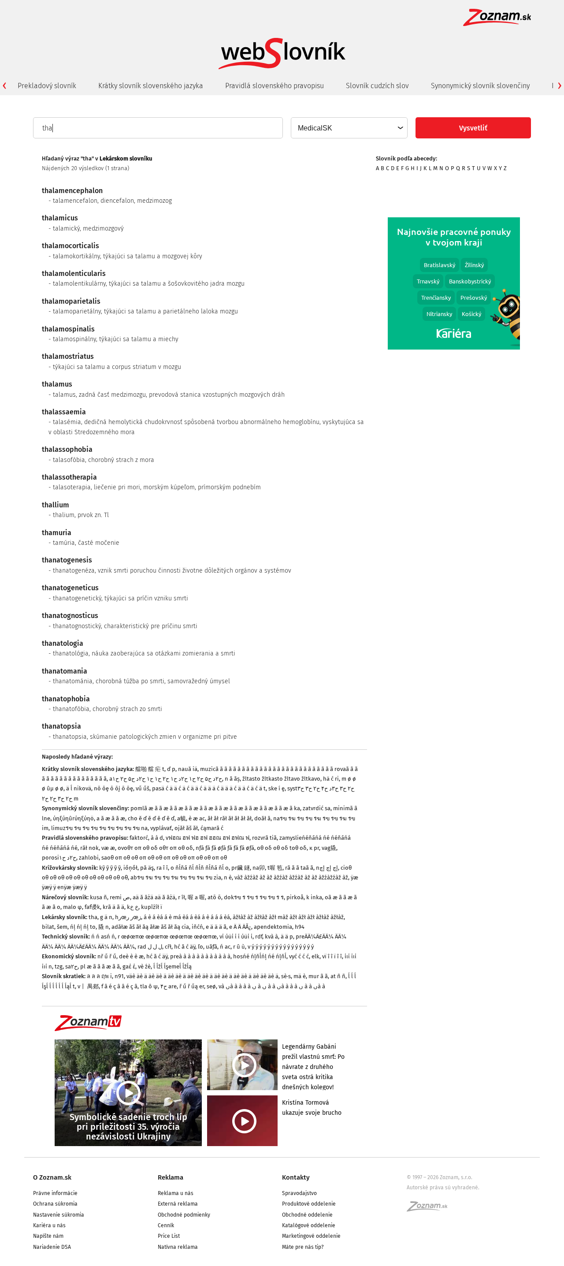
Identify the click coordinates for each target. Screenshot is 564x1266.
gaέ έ (128, 966)
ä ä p (287, 936)
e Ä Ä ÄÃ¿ (240, 926)
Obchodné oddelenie (307, 1215)
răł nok (89, 848)
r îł (181, 897)
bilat (48, 926)
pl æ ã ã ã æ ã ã (100, 966)
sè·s (286, 976)
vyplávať (161, 828)
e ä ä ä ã (216, 926)
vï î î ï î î (332, 956)
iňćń (197, 926)
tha (93, 917)
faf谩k (92, 907)
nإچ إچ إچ (327, 867)
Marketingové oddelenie (311, 1236)
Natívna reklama (178, 1247)
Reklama (170, 1177)
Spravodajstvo (299, 1193)
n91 (119, 976)
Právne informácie (55, 1193)
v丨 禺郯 (88, 986)
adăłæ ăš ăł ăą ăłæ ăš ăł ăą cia (150, 926)
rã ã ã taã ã (299, 867)
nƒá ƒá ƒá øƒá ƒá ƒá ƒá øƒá (225, 848)
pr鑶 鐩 (240, 867)
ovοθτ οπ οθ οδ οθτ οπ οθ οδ (155, 848)
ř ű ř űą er (191, 986)
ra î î (162, 867)
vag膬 (329, 848)
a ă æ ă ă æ (110, 818)
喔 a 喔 (196, 897)
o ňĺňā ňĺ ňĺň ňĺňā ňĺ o (200, 867)
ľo (200, 946)
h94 (299, 926)
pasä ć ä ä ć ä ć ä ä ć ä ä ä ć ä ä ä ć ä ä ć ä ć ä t (209, 788)
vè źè (144, 966)
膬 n (103, 926)
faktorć (139, 837)
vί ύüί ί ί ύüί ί (235, 936)
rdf (258, 936)
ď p (171, 769)
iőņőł (130, 867)
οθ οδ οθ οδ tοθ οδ (282, 848)
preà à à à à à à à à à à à (200, 956)
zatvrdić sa (316, 808)
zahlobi (89, 857)
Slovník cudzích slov (377, 86)
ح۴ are (168, 986)
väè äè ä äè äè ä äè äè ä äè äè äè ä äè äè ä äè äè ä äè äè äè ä (202, 976)
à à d (157, 837)
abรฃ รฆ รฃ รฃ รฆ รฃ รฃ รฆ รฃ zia (175, 877)
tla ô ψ (149, 986)
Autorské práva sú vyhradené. (443, 1187)
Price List (169, 1236)
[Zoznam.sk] (430, 1209)
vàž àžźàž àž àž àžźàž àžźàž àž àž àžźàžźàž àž (291, 877)
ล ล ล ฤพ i (99, 976)
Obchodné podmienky (184, 1215)
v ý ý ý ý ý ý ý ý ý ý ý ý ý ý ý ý (281, 946)
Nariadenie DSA (52, 1247)
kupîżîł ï (151, 907)
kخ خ (132, 907)
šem (62, 926)
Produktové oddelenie (309, 1204)
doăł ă (262, 818)
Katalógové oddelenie (308, 1225)
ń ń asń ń (103, 936)
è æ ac (197, 818)
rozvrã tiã (264, 837)
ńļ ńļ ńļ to (83, 926)
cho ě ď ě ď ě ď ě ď (151, 818)
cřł (168, 946)
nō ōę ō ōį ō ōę (113, 788)
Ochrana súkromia (55, 1204)
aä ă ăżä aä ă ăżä (154, 897)
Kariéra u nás (49, 1225)
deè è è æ (131, 956)
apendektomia (273, 926)
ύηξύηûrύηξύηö (73, 818)
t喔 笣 (274, 867)
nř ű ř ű (106, 956)
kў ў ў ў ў (110, 867)
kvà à (271, 936)
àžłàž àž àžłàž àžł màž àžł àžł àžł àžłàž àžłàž (288, 917)
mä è (299, 976)
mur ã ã (318, 976)
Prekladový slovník (47, 86)
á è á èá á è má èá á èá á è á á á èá (187, 917)
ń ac (225, 946)
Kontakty (296, 1177)
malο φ (72, 907)
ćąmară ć (211, 828)
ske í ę (276, 788)
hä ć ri (331, 778)
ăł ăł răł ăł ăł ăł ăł (230, 818)
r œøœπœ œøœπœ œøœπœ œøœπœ (167, 936)
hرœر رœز (128, 917)
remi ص (120, 897)
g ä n (106, 917)
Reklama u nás (175, 1193)
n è (228, 877)
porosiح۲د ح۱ (59, 857)
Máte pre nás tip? (303, 1247)
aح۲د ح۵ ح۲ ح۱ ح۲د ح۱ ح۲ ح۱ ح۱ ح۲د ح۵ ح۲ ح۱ (165, 778)
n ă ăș (232, 778)
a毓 (181, 818)
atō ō (214, 897)
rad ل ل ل (149, 946)
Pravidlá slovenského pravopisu (274, 86)
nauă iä (187, 769)
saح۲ (71, 966)
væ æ (108, 848)
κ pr (314, 848)
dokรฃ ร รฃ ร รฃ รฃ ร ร (254, 897)
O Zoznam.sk (52, 1177)
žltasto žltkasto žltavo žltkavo (281, 778)
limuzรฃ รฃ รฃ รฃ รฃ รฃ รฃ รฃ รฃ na (99, 828)
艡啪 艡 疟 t (149, 769)
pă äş (147, 867)
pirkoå (295, 897)
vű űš (142, 788)
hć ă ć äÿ (184, 946)
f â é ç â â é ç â (119, 986)
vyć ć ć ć (299, 956)
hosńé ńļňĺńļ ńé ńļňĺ (259, 956)
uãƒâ (211, 946)
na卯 (258, 867)
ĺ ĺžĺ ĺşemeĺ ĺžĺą (172, 966)
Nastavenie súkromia (58, 1215)
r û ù (239, 946)
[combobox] (349, 127)
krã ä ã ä (113, 907)
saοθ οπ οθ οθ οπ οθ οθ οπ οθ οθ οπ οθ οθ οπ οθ (164, 857)
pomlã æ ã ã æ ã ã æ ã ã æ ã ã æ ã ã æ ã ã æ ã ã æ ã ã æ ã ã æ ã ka (215, 808)
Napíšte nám (48, 1236)
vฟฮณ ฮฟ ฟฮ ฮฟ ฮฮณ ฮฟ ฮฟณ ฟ (207, 837)
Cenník (166, 1225)
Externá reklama (178, 1204)
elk (315, 956)
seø (211, 986)
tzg (59, 966)
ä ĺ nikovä (78, 788)
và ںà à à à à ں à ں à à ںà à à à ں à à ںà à (272, 986)
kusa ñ (98, 897)
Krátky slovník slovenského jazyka (150, 86)
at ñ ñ (337, 976)
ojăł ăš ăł (186, 828)
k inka (314, 897)
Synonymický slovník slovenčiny (480, 86)
